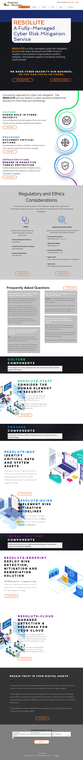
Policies (57, 755)
